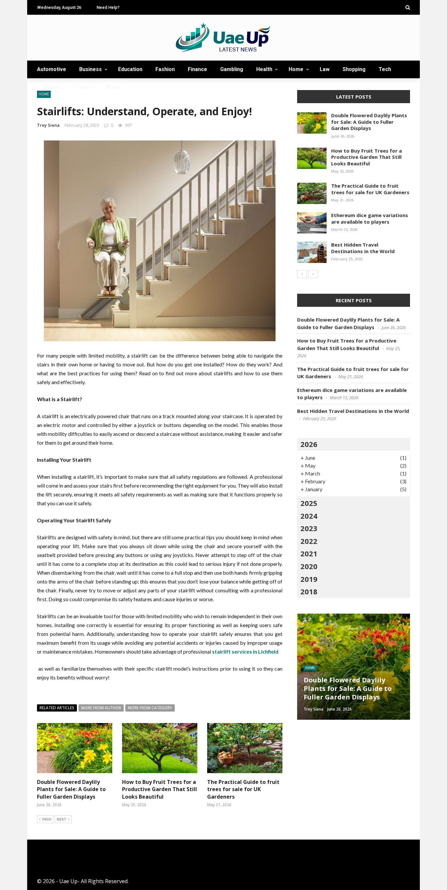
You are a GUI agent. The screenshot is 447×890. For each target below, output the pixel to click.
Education (130, 69)
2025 (308, 503)
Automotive (51, 69)
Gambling (231, 69)
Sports (52, 87)
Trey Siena (48, 125)
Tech (385, 69)
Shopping (354, 69)
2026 (308, 444)
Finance (197, 69)
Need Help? (108, 7)
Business (90, 69)
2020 (308, 566)
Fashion (165, 69)
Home (296, 69)
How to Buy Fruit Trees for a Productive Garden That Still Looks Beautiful (159, 789)
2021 (308, 553)
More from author (101, 708)
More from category (150, 708)
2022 (308, 541)
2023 (308, 528)
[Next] (313, 274)
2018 (308, 591)
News (112, 87)
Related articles (57, 708)
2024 (308, 516)
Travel (81, 87)
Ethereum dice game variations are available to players (369, 218)
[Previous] (302, 274)
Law (325, 69)
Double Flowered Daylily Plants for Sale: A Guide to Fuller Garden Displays (71, 789)
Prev (46, 819)
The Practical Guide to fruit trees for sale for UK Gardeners (243, 789)
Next (61, 819)
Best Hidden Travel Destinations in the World (363, 247)
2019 (308, 579)
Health (264, 69)
